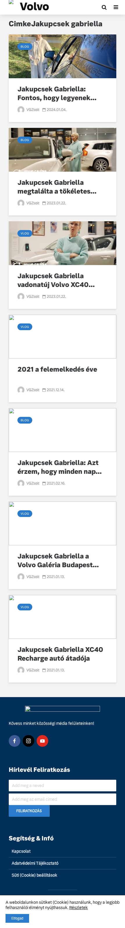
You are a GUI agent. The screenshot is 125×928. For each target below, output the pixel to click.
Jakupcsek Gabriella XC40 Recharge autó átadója (60, 654)
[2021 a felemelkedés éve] (62, 336)
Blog (25, 46)
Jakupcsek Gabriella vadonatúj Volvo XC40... (56, 280)
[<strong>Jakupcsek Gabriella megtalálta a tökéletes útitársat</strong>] (62, 149)
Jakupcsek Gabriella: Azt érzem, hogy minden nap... (59, 467)
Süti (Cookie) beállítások (34, 875)
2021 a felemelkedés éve (57, 369)
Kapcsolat (21, 851)
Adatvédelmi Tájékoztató (35, 863)
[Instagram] (28, 741)
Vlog (25, 233)
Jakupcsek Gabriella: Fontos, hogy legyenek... (57, 93)
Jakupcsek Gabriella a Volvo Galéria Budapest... (58, 560)
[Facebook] (14, 741)
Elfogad (17, 918)
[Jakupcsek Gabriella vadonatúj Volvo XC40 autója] (62, 243)
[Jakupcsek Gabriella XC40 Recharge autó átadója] (62, 616)
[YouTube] (42, 741)
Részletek (78, 907)
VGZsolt (33, 109)
